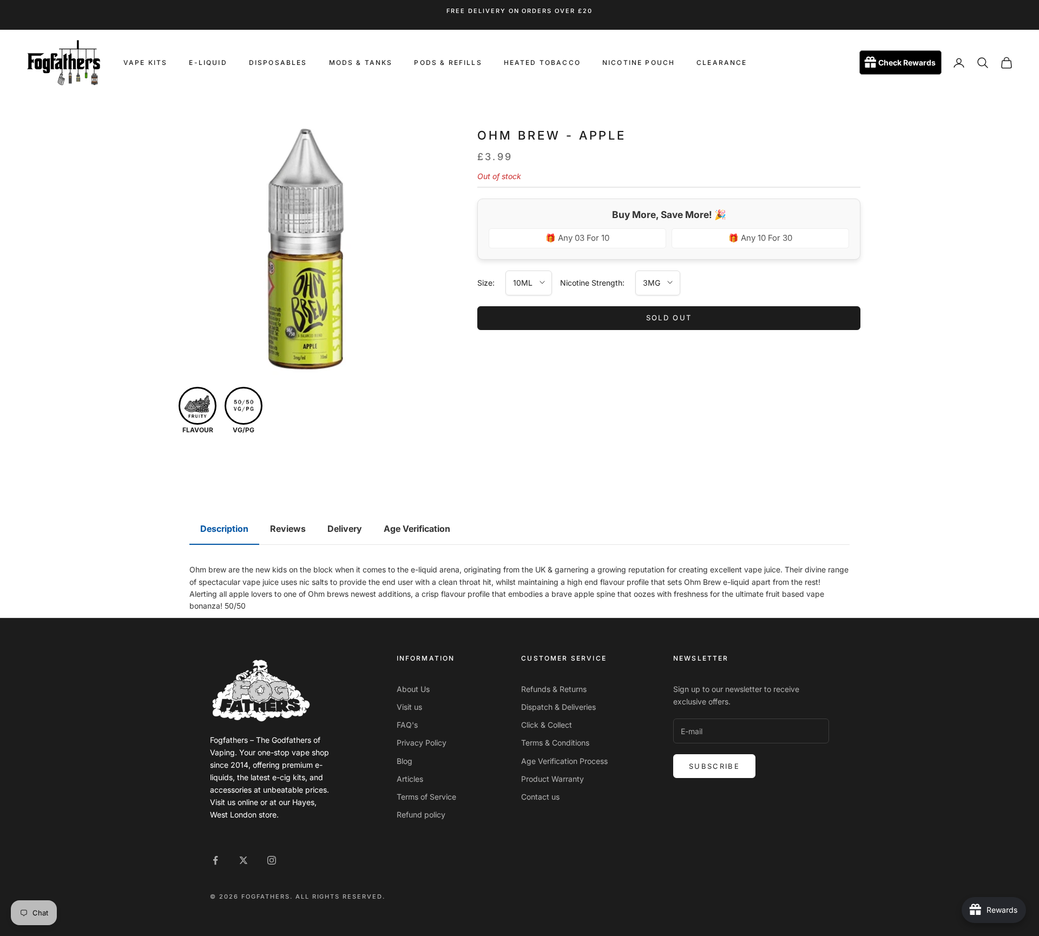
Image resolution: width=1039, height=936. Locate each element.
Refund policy (421, 814)
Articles (410, 778)
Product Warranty (552, 778)
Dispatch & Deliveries (558, 706)
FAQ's (407, 724)
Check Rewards (907, 63)
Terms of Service (426, 796)
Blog (404, 761)
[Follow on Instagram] (271, 860)
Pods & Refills (448, 62)
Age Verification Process (564, 761)
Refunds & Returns (554, 689)
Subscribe (714, 766)
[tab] (224, 529)
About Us (413, 689)
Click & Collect (546, 724)
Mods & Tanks (361, 62)
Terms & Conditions (555, 742)
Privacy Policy (421, 742)
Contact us (540, 796)
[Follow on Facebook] (215, 860)
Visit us (409, 706)
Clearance (721, 62)
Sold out (669, 317)
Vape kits (145, 62)
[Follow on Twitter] (243, 860)
